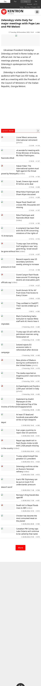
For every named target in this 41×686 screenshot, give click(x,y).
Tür (36, 1)
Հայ (5, 1)
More (20, 547)
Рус (15, 1)
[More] (38, 131)
